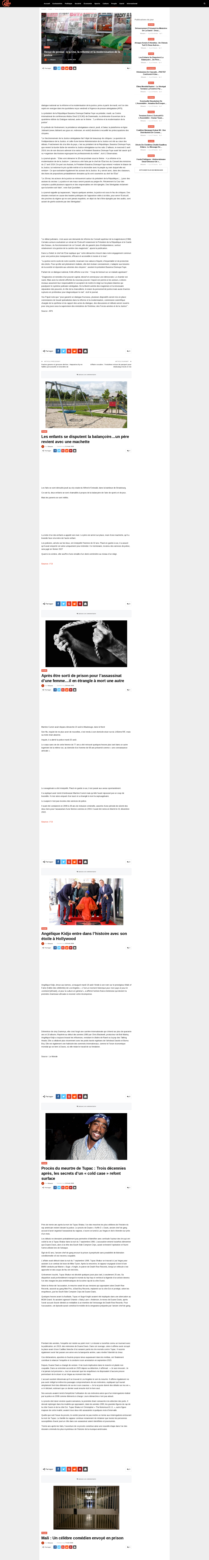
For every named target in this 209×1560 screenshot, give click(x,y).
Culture (106, 3)
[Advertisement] (30, 39)
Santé (121, 3)
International (132, 3)
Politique (68, 3)
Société (78, 3)
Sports (97, 3)
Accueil (47, 3)
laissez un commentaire (87, 374)
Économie (88, 3)
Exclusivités (57, 3)
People (114, 3)
